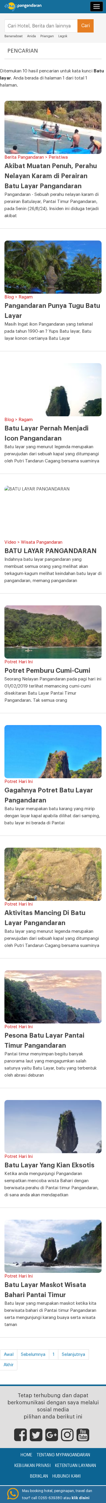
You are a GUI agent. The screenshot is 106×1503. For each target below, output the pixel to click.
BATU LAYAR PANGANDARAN (50, 551)
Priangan (47, 36)
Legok (62, 36)
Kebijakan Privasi (32, 1466)
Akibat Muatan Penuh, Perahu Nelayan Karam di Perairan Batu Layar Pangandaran (50, 176)
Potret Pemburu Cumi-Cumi (47, 670)
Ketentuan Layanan (75, 1466)
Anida (31, 36)
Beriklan (39, 1476)
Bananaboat (13, 36)
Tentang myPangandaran (63, 1455)
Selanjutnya (73, 1354)
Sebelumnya (33, 1354)
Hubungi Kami (66, 1476)
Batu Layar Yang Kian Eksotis (49, 1165)
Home (26, 1455)
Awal (9, 1354)
